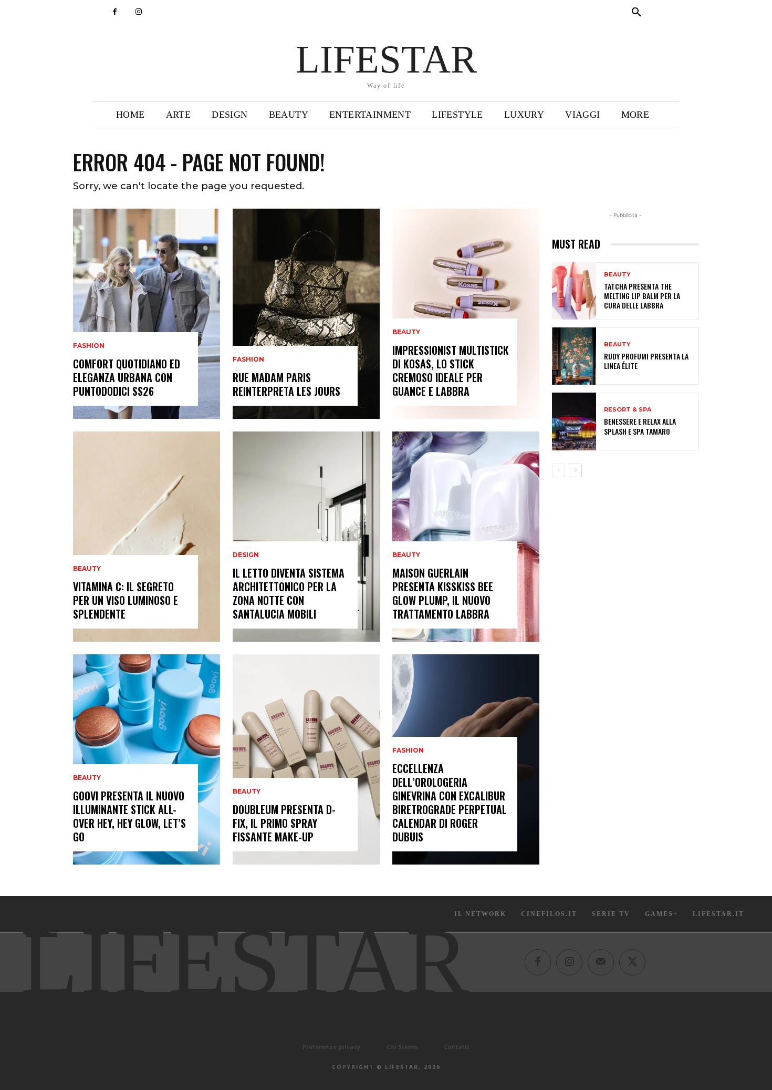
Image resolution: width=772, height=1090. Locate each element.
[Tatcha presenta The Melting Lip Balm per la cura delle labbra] (574, 291)
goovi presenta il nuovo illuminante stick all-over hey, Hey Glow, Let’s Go (129, 816)
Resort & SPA (627, 410)
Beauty (87, 568)
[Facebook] (115, 12)
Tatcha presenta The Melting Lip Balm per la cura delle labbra (642, 296)
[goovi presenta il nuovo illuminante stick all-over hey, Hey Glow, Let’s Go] (146, 759)
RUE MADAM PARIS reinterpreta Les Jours (286, 384)
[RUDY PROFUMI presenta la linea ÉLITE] (574, 356)
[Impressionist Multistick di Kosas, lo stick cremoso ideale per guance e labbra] (465, 314)
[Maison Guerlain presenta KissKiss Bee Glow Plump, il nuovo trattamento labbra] (465, 536)
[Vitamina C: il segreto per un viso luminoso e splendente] (146, 536)
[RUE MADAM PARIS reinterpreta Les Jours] (306, 314)
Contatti (457, 1047)
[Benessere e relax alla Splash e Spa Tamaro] (574, 421)
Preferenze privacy (331, 1047)
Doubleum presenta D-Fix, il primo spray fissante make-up (284, 823)
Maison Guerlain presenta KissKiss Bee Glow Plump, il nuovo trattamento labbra (442, 593)
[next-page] (575, 470)
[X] (632, 962)
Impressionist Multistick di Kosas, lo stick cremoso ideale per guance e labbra (450, 370)
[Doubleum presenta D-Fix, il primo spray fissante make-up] (306, 759)
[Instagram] (138, 12)
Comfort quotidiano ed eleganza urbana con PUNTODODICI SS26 (126, 377)
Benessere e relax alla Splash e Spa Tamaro (640, 426)
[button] (636, 12)
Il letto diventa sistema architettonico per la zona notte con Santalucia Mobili (289, 593)
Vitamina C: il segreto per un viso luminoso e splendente (125, 600)
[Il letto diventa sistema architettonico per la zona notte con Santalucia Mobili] (306, 536)
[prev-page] (558, 470)
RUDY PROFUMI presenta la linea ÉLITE (646, 361)
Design (246, 555)
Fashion (89, 346)
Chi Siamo (402, 1047)
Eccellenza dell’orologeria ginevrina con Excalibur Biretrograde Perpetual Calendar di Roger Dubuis (449, 802)
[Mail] (601, 962)
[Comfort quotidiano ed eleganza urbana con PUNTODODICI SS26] (146, 314)
